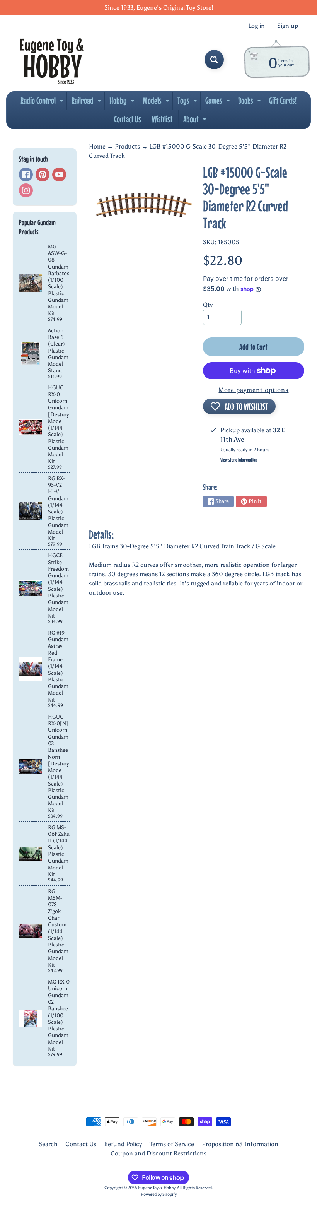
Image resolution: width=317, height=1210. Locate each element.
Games (218, 102)
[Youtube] (59, 174)
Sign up (287, 26)
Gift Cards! (283, 100)
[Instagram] (26, 190)
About (195, 121)
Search (48, 1144)
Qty (208, 304)
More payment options (253, 390)
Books (250, 102)
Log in (256, 26)
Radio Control (42, 102)
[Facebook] (26, 174)
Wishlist (162, 119)
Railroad (87, 102)
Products (127, 146)
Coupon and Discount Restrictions (158, 1153)
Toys (188, 102)
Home (97, 146)
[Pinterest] (42, 174)
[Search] (214, 59)
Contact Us (127, 119)
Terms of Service (172, 1144)
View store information (238, 460)
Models (157, 102)
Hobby (122, 102)
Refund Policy (123, 1144)
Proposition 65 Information (240, 1144)
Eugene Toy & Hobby (156, 1187)
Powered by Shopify (159, 1194)
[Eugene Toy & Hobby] (51, 59)
